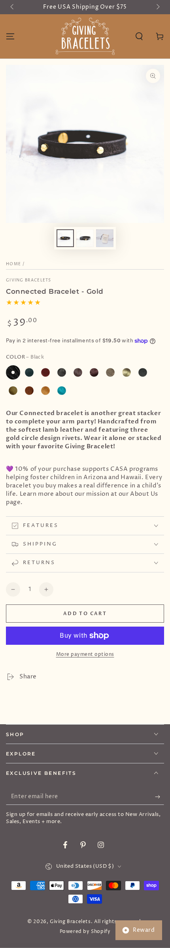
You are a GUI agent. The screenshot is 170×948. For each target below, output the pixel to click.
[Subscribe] (159, 797)
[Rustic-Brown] (29, 390)
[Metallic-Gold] (126, 372)
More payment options (85, 654)
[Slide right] (157, 7)
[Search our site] (139, 36)
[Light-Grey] (110, 372)
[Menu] (10, 36)
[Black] (13, 372)
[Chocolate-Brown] (78, 372)
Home (13, 264)
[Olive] (13, 390)
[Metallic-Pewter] (143, 372)
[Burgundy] (45, 372)
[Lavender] (94, 372)
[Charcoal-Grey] (62, 372)
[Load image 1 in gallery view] (65, 238)
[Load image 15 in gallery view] (104, 238)
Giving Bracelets (28, 280)
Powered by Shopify (85, 932)
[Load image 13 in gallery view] (85, 238)
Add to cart (85, 613)
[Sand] (45, 390)
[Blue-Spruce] (29, 372)
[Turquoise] (62, 390)
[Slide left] (12, 7)
